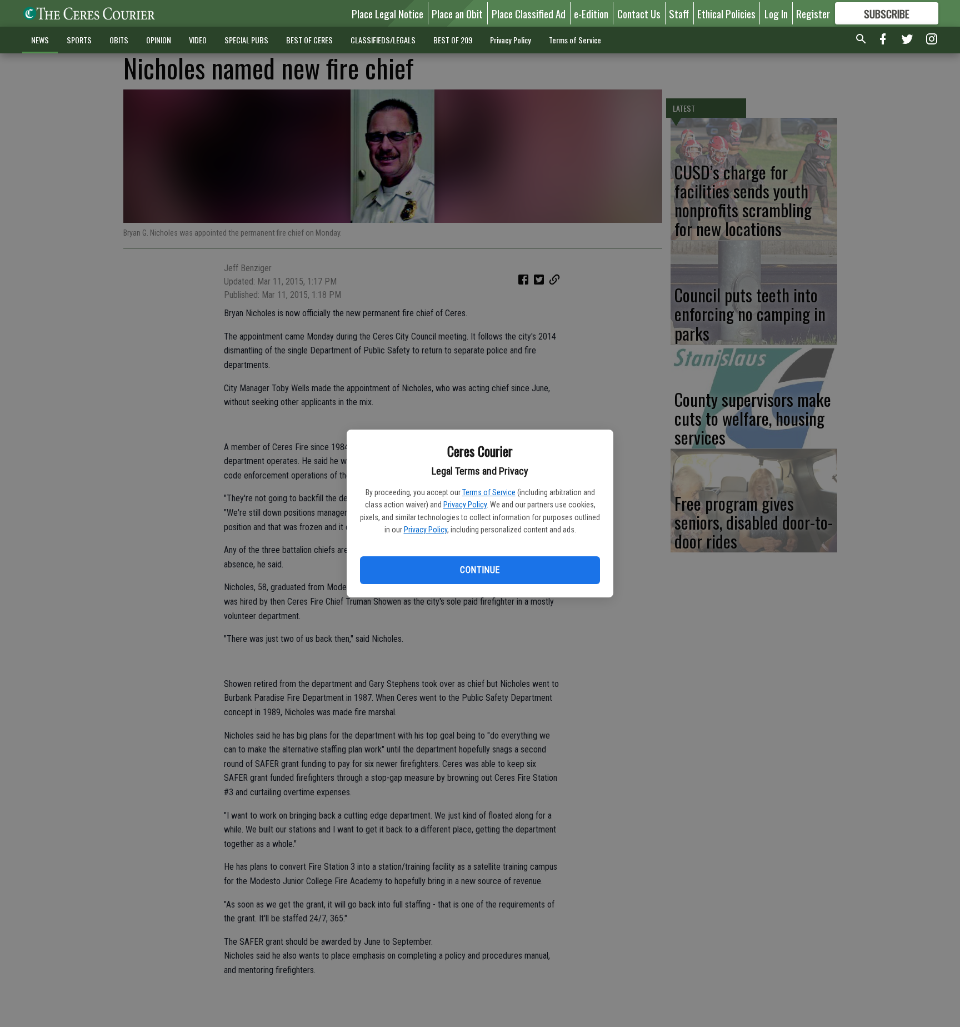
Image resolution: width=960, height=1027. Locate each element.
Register (813, 13)
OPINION (158, 40)
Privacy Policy (465, 504)
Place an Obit (457, 13)
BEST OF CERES (309, 40)
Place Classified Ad (529, 13)
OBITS (118, 40)
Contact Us (639, 13)
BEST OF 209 (452, 40)
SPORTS (79, 40)
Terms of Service (489, 492)
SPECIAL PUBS (246, 40)
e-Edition (591, 13)
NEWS (40, 40)
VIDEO (198, 40)
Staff (679, 13)
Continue (479, 570)
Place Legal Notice (387, 13)
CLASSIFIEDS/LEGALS (383, 40)
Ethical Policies (726, 13)
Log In (776, 13)
